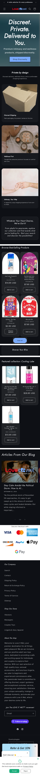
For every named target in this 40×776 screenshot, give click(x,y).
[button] (4, 8)
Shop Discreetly (20, 59)
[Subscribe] (33, 713)
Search (7, 570)
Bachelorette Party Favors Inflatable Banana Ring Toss (29, 277)
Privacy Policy (10, 591)
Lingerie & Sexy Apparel (13, 630)
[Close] (38, 759)
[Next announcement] (35, 2)
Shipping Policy (10, 580)
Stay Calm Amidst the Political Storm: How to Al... (19, 487)
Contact (7, 575)
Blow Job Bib (29, 319)
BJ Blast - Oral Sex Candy (11, 320)
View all (20, 340)
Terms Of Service (11, 596)
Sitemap (7, 601)
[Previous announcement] (4, 2)
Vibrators (8, 615)
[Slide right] (24, 519)
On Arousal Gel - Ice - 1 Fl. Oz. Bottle (29, 387)
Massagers (8, 620)
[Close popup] (27, 753)
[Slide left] (15, 519)
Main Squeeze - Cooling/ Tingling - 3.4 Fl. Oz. (10, 428)
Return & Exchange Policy (14, 585)
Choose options (10, 331)
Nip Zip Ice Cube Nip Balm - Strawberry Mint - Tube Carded (10, 388)
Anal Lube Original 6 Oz (11, 277)
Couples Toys (9, 625)
